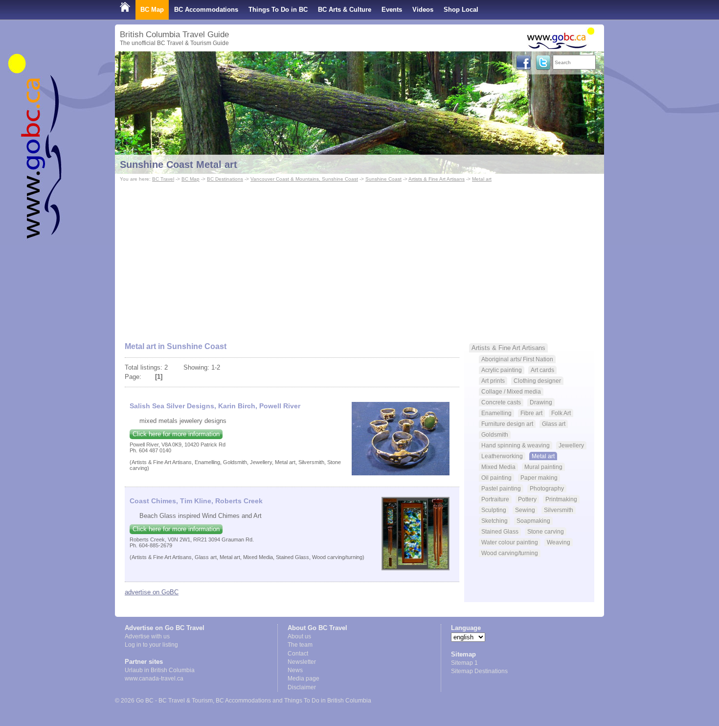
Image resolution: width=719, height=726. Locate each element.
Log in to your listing (151, 645)
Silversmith (558, 510)
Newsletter (302, 662)
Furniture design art (507, 424)
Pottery (527, 499)
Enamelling (496, 413)
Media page (303, 678)
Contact (298, 653)
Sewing (525, 510)
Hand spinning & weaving (515, 445)
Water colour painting (509, 542)
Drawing (541, 402)
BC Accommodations (206, 9)
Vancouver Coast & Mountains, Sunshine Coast (304, 179)
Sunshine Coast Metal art (178, 164)
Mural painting (543, 467)
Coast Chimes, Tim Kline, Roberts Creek (196, 501)
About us (299, 636)
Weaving (558, 542)
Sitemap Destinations (479, 671)
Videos (422, 9)
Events (392, 9)
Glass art (553, 424)
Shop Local (461, 9)
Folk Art (561, 413)
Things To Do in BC (278, 9)
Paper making (539, 477)
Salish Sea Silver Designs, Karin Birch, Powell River (215, 406)
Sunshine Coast (383, 179)
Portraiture (495, 499)
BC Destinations (225, 179)
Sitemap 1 (464, 663)
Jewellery (571, 445)
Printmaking (561, 499)
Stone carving (545, 531)
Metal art (482, 179)
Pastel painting (501, 488)
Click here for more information (176, 434)
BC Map (152, 9)
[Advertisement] (359, 257)
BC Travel (163, 179)
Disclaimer (302, 687)
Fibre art (531, 413)
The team (300, 645)
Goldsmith (494, 434)
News (295, 670)
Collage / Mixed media (511, 391)
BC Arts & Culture (344, 9)
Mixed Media (498, 467)
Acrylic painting (501, 370)
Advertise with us (147, 636)
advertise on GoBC (152, 592)
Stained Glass (499, 531)
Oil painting (496, 477)
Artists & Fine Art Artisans (436, 179)
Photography (547, 488)
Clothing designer (537, 380)
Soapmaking (533, 520)
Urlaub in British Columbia (160, 670)
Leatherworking (502, 456)
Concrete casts (501, 402)
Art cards (542, 370)
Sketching (494, 520)
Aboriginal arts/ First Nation (517, 359)
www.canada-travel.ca (154, 678)
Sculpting (493, 510)
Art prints (493, 380)
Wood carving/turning (509, 553)
